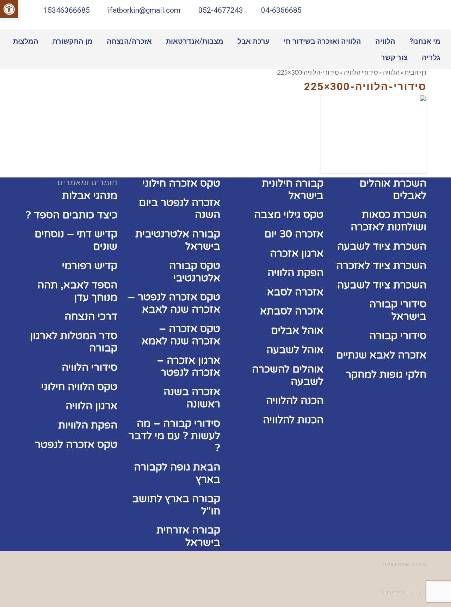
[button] (9, 9)
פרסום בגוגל (395, 564)
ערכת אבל (253, 41)
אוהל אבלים (297, 330)
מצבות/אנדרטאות (194, 41)
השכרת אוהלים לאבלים (392, 189)
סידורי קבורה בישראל (397, 310)
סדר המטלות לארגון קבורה (73, 342)
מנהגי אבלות (89, 195)
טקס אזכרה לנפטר (76, 444)
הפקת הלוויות (87, 425)
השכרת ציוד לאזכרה (381, 265)
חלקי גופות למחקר (386, 374)
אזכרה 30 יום (293, 234)
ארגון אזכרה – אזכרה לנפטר (188, 366)
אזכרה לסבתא (291, 311)
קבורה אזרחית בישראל (188, 536)
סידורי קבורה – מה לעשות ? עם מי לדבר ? (174, 435)
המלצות (25, 41)
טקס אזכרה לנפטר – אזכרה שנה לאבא (174, 303)
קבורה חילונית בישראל (292, 189)
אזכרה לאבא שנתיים (381, 355)
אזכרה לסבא (295, 292)
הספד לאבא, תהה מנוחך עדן (77, 291)
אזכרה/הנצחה (129, 41)
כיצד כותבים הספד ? (71, 215)
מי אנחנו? (424, 41)
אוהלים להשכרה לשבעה (287, 375)
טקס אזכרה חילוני (181, 183)
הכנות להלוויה (293, 420)
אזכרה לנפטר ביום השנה (179, 208)
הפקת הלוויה (295, 273)
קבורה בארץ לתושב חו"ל (176, 505)
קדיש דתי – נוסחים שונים (76, 240)
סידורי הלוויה (89, 367)
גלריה (431, 57)
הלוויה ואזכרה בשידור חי (322, 41)
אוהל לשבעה (294, 350)
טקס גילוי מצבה (288, 214)
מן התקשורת (72, 41)
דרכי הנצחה (90, 316)
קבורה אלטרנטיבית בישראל (177, 240)
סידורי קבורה (397, 336)
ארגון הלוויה (91, 406)
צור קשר (394, 57)
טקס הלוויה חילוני (79, 387)
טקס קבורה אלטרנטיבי (194, 271)
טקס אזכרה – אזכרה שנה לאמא (181, 335)
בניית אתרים (394, 592)
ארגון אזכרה (296, 253)
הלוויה (385, 41)
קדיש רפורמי (89, 265)
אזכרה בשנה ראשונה (191, 398)
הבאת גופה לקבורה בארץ (177, 473)
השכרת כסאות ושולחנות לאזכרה (388, 220)
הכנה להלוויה (294, 400)
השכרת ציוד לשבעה (381, 246)
